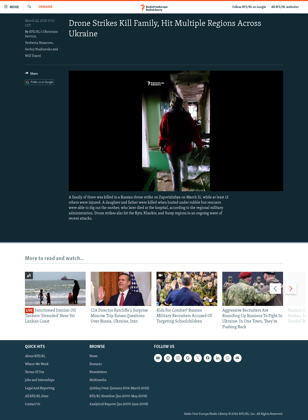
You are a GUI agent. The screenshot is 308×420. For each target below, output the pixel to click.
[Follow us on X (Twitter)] (198, 358)
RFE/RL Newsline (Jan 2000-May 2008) (118, 396)
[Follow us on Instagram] (178, 358)
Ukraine (46, 7)
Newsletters (98, 372)
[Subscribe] (237, 358)
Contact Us (32, 404)
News (93, 356)
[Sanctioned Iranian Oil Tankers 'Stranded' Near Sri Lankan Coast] (55, 289)
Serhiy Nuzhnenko (38, 49)
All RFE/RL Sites (36, 396)
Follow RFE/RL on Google (249, 7)
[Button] (31, 75)
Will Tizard (33, 56)
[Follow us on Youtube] (158, 358)
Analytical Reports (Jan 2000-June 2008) (118, 404)
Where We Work (37, 364)
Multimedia (97, 380)
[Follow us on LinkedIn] (217, 358)
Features (95, 364)
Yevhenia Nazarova (39, 43)
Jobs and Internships (39, 380)
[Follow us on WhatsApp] (228, 358)
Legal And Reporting (39, 388)
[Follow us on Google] (188, 358)
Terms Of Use (34, 372)
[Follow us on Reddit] (168, 358)
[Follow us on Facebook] (208, 358)
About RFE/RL (35, 356)
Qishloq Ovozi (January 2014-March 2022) (119, 388)
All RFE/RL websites (285, 7)
